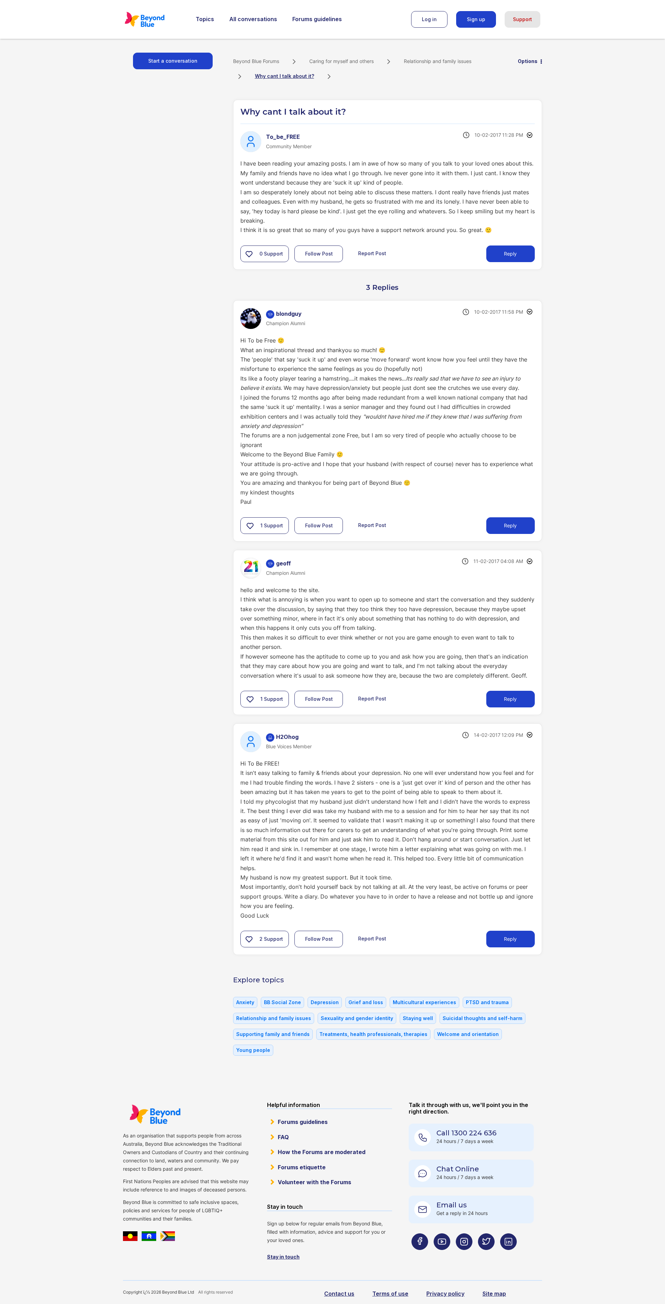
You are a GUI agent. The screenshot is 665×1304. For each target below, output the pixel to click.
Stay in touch (283, 1257)
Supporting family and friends (273, 1034)
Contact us (339, 1293)
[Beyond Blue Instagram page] (464, 1255)
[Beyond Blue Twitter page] (486, 1255)
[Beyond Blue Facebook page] (420, 1255)
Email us (451, 1205)
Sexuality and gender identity (357, 1018)
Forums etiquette (302, 1167)
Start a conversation (172, 61)
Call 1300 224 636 (466, 1133)
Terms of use (390, 1293)
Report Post (372, 253)
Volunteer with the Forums (314, 1182)
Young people (253, 1050)
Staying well (418, 1018)
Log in (429, 19)
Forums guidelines (317, 19)
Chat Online (457, 1169)
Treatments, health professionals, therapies (373, 1034)
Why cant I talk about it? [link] (284, 76)
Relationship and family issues (437, 61)
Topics (205, 19)
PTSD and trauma (487, 1002)
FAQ (283, 1137)
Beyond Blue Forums (154, 19)
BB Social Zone (282, 1002)
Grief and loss (365, 1002)
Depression (325, 1002)
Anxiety (245, 1002)
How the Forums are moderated (321, 1152)
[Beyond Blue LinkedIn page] (508, 1255)
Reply (510, 254)
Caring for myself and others (341, 61)
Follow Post (319, 254)
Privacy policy (445, 1293)
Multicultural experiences (424, 1002)
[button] (249, 254)
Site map (494, 1293)
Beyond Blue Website (155, 1114)
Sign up (476, 19)
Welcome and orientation (468, 1034)
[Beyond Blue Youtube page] (442, 1255)
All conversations (253, 19)
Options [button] (528, 61)
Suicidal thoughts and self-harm (482, 1018)
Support (522, 19)
